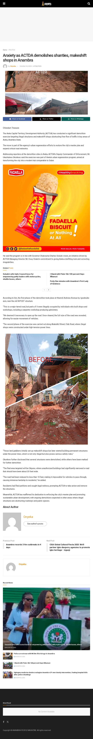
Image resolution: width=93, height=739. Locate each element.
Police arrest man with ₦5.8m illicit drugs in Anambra (34, 654)
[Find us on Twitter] (8, 722)
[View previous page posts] (44, 290)
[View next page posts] (48, 290)
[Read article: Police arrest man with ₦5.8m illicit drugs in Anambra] (8, 656)
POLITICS (12, 50)
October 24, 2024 (26, 66)
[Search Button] (89, 3)
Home (5, 50)
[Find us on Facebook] (3, 722)
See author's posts (35, 524)
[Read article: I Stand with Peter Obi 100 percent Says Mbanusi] (8, 665)
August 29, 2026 (11, 647)
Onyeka (13, 66)
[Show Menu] (4, 3)
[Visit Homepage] (46, 3)
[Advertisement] (46, 24)
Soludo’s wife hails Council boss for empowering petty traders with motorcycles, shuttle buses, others (22, 276)
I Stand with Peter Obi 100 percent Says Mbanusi (32, 663)
